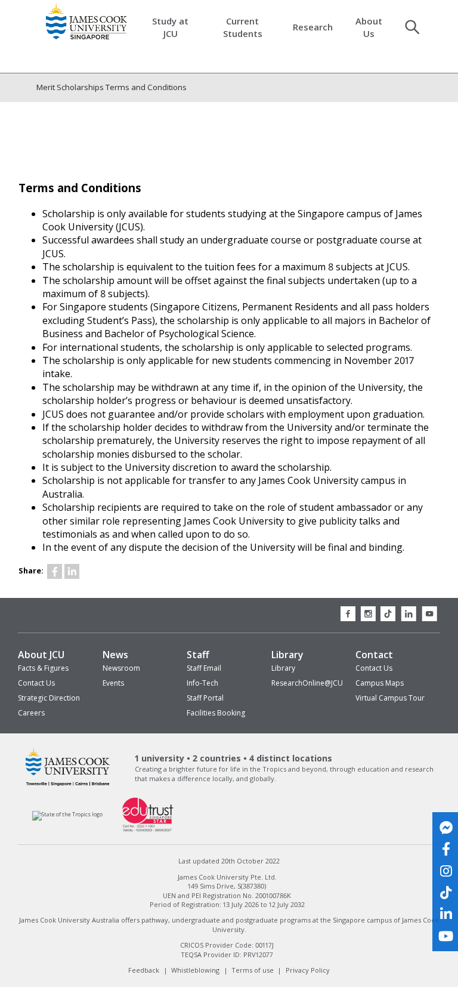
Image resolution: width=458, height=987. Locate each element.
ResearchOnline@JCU (307, 683)
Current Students (242, 27)
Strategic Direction (49, 698)
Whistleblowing (195, 970)
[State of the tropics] (68, 814)
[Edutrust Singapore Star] (147, 830)
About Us (368, 27)
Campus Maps (379, 683)
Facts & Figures (43, 668)
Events (113, 683)
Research (313, 27)
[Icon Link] (54, 571)
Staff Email (204, 668)
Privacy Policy (308, 970)
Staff (198, 654)
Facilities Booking (216, 713)
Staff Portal (205, 698)
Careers (31, 713)
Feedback (143, 970)
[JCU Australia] (67, 785)
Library (287, 654)
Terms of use (252, 970)
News (115, 654)
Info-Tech (202, 683)
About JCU (41, 654)
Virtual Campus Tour (390, 698)
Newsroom (121, 668)
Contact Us (36, 683)
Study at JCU (170, 27)
